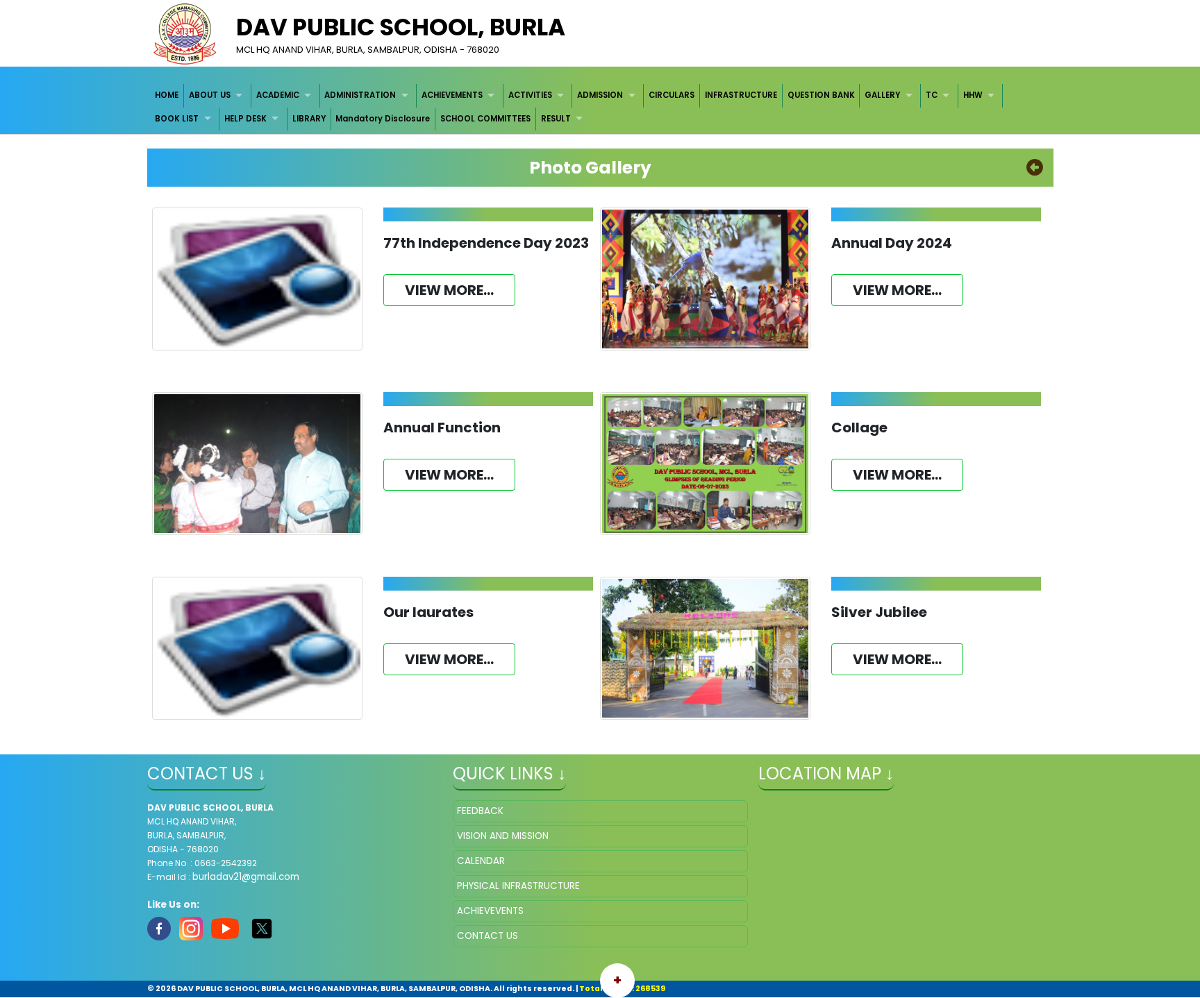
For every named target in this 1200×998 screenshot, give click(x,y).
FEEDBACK (480, 811)
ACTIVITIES (530, 95)
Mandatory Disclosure (382, 118)
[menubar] (600, 107)
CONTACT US (487, 935)
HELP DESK (245, 118)
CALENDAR (481, 861)
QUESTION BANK (821, 95)
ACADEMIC (277, 95)
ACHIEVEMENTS (452, 95)
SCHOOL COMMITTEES (485, 118)
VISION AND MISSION (503, 836)
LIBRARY (309, 118)
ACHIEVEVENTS (490, 910)
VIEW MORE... (449, 290)
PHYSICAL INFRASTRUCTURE (518, 886)
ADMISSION (600, 95)
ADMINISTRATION (360, 95)
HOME (166, 95)
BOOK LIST (177, 118)
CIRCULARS (671, 95)
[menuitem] (168, 95)
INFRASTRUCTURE (741, 95)
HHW (973, 95)
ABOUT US (210, 95)
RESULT (556, 118)
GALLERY (882, 95)
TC (932, 95)
